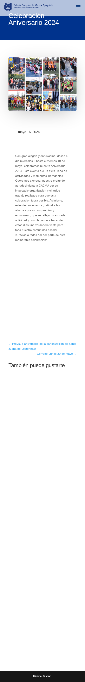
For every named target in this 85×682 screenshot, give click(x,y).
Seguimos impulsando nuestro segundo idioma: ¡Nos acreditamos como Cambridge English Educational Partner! (42, 523)
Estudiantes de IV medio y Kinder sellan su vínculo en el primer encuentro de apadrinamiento (42, 430)
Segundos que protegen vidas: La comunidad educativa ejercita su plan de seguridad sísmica (42, 615)
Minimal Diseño (42, 676)
